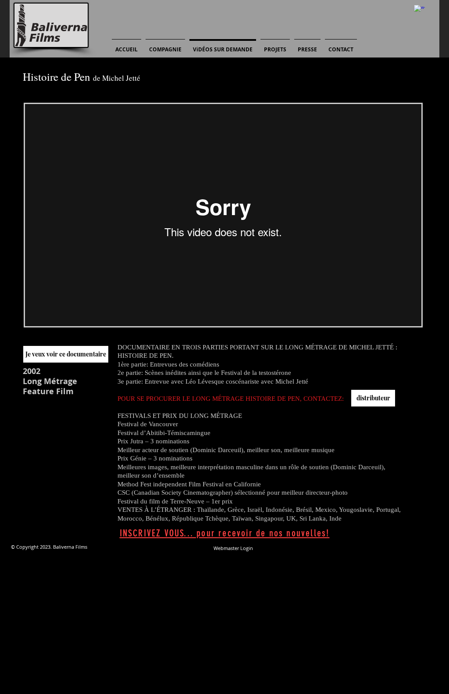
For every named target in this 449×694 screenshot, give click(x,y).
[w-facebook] (419, 10)
